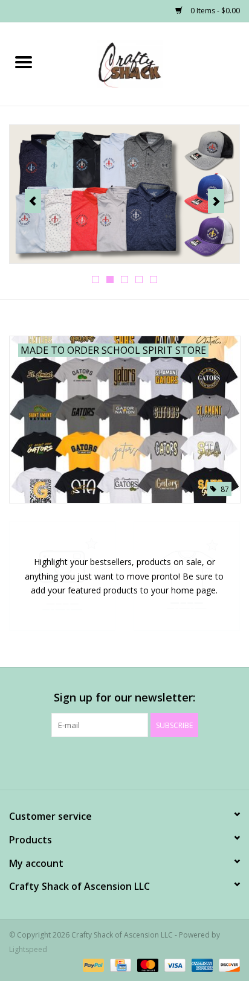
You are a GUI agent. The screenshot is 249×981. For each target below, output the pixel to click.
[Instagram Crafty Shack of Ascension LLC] (189, 762)
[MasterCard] (146, 964)
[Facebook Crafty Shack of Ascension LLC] (59, 762)
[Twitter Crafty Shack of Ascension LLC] (81, 762)
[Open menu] (23, 62)
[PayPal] (92, 964)
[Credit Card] (119, 964)
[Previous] (33, 201)
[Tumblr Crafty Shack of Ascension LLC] (168, 762)
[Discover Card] (227, 964)
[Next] (216, 201)
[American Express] (201, 964)
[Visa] (173, 964)
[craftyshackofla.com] (148, 63)
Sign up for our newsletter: (124, 697)
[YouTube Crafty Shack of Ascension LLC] (146, 762)
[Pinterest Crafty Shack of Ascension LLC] (124, 762)
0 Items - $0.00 (214, 10)
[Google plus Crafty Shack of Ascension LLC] (102, 762)
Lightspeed (28, 949)
